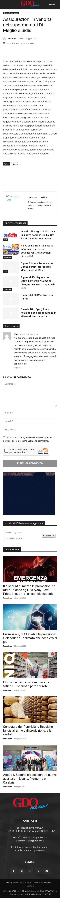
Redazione (7, 598)
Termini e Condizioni (42, 882)
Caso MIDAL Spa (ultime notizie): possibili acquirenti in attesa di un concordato (38, 313)
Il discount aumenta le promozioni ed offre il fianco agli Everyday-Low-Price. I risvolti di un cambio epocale (29, 590)
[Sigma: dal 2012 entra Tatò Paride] (11, 299)
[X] (47, 51)
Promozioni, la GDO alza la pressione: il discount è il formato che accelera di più (30, 638)
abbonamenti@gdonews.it (31, 850)
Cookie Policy (25, 882)
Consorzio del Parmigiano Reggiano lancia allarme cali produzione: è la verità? (28, 730)
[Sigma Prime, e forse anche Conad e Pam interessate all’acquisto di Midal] (11, 267)
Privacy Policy (12, 882)
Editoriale (7, 289)
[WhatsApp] (54, 51)
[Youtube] (47, 871)
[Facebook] (40, 51)
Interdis (15, 164)
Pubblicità (30, 885)
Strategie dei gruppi (11, 13)
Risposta (17, 367)
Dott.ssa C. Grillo (16, 38)
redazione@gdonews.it (31, 827)
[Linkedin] (33, 51)
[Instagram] (22, 871)
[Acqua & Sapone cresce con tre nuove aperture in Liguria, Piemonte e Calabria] (30, 758)
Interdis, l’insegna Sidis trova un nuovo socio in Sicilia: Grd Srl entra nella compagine (38, 235)
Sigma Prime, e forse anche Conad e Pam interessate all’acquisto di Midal (37, 267)
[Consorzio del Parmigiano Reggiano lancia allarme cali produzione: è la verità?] (30, 709)
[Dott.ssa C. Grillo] (5, 38)
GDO (5, 240)
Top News (7, 257)
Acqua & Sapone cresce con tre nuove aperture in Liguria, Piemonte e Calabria (30, 778)
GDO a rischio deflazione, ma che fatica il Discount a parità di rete (26, 684)
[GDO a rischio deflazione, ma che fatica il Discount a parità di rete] (30, 665)
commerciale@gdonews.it (31, 840)
